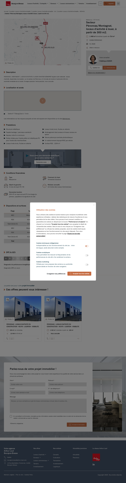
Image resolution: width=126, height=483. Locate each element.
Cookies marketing (42, 262)
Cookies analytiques (43, 252)
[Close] (94, 204)
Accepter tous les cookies (81, 274)
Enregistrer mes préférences (56, 274)
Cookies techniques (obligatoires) (47, 243)
